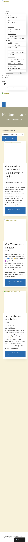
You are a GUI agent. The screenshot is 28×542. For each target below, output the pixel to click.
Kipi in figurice (13, 47)
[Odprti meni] (4, 104)
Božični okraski (13, 43)
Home (7, 11)
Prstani (11, 27)
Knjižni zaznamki (12, 18)
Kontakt (8, 77)
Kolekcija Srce (13, 22)
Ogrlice (11, 24)
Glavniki (9, 15)
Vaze (9, 70)
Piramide (11, 57)
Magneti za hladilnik (16, 50)
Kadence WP (14, 537)
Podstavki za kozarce (16, 59)
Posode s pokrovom (15, 61)
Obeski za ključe (12, 36)
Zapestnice (12, 34)
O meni (7, 75)
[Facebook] (2, 82)
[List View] (13, 138)
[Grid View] (5, 138)
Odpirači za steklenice (16, 52)
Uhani (10, 31)
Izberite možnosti (14, 281)
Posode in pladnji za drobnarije (15, 65)
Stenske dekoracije (15, 68)
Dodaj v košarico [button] (14, 209)
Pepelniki (11, 54)
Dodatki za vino (14, 45)
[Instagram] (4, 82)
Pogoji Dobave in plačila (14, 73)
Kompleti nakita (14, 29)
